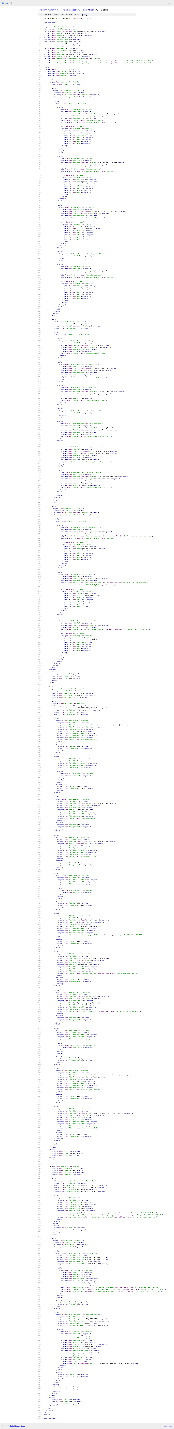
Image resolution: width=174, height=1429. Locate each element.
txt (165, 1426)
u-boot (58, 10)
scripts (84, 10)
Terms (23, 1426)
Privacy (17, 1426)
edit (84, 15)
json (170, 1426)
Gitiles (12, 1426)
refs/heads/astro (70, 10)
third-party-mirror (46, 10)
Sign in (170, 3)
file (79, 15)
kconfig (92, 10)
